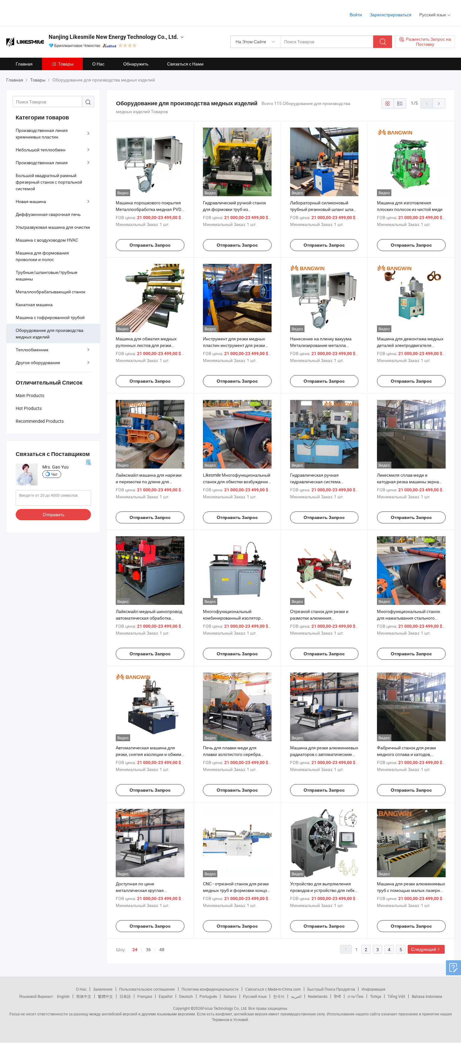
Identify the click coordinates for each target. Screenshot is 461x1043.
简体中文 (83, 996)
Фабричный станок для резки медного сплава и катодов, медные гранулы (406, 754)
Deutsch (186, 996)
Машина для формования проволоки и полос (42, 256)
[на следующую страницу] (439, 103)
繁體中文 (105, 996)
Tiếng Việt (396, 996)
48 (161, 949)
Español (165, 996)
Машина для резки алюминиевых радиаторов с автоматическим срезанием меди (324, 754)
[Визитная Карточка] (88, 461)
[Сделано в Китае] (46, 12)
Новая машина (31, 201)
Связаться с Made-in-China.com (273, 989)
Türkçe (375, 996)
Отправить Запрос (150, 245)
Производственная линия (42, 162)
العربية (296, 996)
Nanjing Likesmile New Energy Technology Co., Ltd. (113, 37)
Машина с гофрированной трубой (50, 317)
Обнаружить (135, 64)
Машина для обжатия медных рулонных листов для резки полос (146, 345)
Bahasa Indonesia (427, 996)
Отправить (53, 514)
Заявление (103, 989)
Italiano (230, 996)
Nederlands (317, 996)
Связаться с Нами (185, 64)
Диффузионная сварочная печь (48, 214)
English (63, 996)
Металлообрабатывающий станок (50, 292)
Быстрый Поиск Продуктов (331, 989)
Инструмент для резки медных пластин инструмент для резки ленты (234, 345)
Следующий (423, 949)
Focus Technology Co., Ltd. (224, 1008)
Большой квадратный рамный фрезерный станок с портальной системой (49, 181)
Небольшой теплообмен (41, 150)
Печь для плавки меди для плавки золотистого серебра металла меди (232, 754)
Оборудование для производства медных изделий (49, 333)
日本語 (125, 996)
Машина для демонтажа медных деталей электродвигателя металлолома (410, 345)
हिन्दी (337, 996)
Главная (24, 64)
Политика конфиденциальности (210, 989)
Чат (54, 474)
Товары (65, 64)
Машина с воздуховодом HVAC (47, 240)
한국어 (278, 996)
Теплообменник (32, 350)
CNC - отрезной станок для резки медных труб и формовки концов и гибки (236, 890)
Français (144, 996)
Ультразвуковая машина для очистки (53, 227)
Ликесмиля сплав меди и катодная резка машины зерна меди (408, 481)
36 (148, 949)
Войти (356, 15)
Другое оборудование (38, 362)
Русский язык (255, 996)
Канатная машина (34, 304)
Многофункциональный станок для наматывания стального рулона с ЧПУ (408, 617)
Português (208, 996)
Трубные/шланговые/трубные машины (46, 275)
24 (134, 949)
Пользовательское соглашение (147, 989)
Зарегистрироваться (390, 15)
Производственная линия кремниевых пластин (42, 133)
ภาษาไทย (355, 996)
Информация (373, 989)
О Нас (98, 64)
